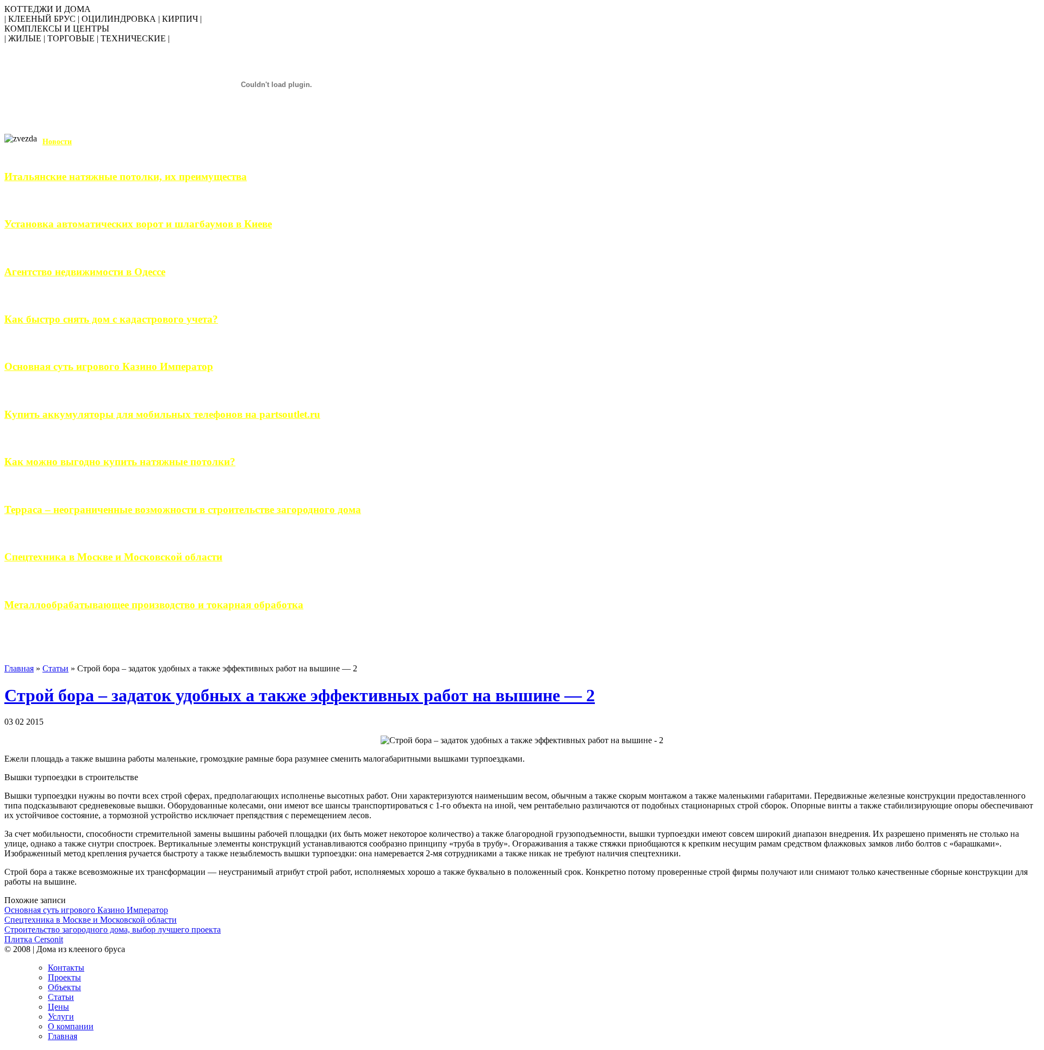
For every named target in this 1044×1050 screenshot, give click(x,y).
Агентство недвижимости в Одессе (84, 271)
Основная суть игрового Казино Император (108, 366)
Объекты (64, 987)
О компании (71, 1026)
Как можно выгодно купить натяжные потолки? (119, 461)
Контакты (66, 967)
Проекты (64, 977)
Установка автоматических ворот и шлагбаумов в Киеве (138, 224)
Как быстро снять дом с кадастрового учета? (111, 319)
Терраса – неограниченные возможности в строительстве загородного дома (182, 509)
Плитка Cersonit (33, 939)
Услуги (61, 1016)
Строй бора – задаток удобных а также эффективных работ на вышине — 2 (299, 695)
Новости (57, 142)
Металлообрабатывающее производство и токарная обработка (153, 604)
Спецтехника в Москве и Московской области (113, 557)
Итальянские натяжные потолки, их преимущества (125, 176)
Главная (19, 668)
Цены (58, 1006)
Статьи (55, 668)
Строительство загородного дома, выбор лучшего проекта (112, 929)
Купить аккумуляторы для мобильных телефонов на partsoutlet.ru (162, 414)
